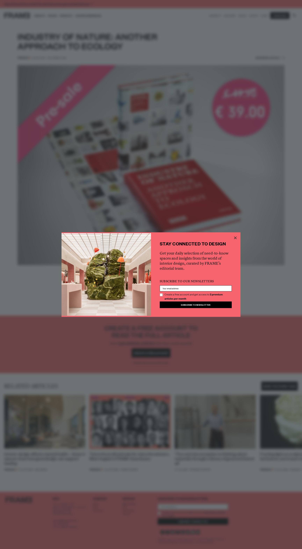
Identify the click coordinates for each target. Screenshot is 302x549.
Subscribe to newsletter (196, 304)
